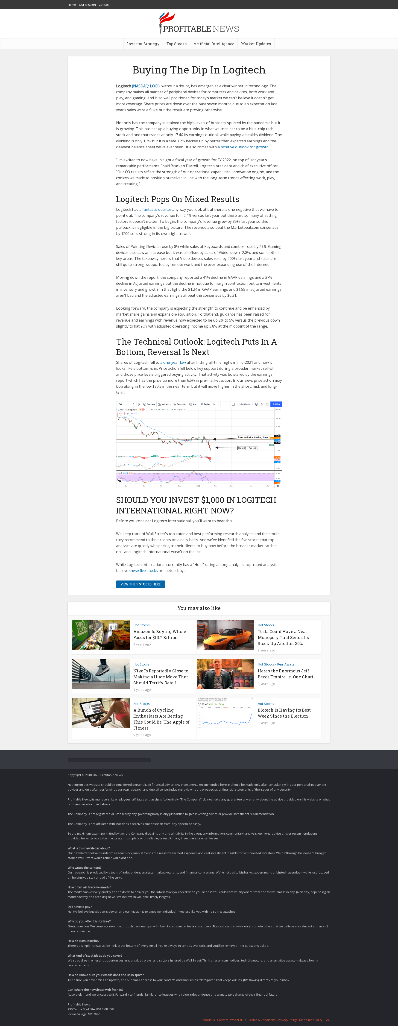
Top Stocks (177, 43)
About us (208, 1020)
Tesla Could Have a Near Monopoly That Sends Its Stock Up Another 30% (283, 637)
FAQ (327, 1020)
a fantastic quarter (155, 209)
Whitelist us (238, 1020)
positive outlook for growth (245, 147)
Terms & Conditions (262, 1020)
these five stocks (144, 570)
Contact (104, 5)
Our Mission (87, 5)
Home (72, 5)
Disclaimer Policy (310, 1020)
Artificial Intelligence (213, 43)
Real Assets (285, 664)
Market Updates (256, 43)
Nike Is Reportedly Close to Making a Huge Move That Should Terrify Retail (160, 677)
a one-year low (173, 362)
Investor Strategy (143, 43)
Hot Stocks (141, 625)
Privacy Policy (287, 1020)
